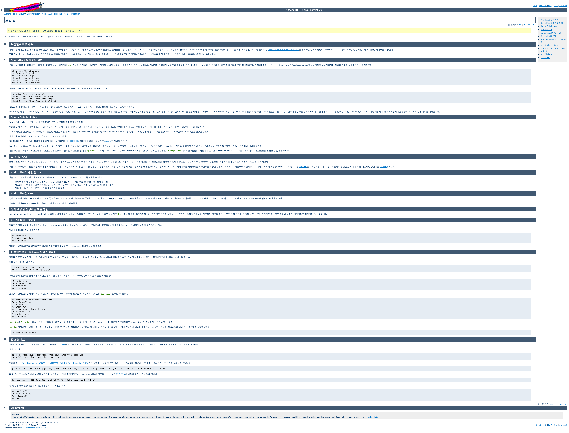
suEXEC (303, 166)
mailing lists (372, 417)
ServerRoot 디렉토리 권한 (552, 23)
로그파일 (61, 344)
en (520, 25)
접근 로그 (120, 374)
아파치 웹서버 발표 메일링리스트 (283, 49)
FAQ (550, 5)
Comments (545, 57)
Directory (106, 294)
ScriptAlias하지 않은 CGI (551, 33)
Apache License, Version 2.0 (33, 428)
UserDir (13, 327)
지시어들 (543, 5)
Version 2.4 (47, 14)
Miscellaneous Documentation (67, 14)
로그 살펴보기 (547, 54)
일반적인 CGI (546, 29)
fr (524, 25)
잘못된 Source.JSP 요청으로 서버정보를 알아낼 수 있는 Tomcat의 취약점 (54, 363)
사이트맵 (563, 5)
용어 (556, 5)
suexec (107, 141)
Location (13, 322)
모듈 (535, 5)
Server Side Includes (549, 26)
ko (529, 25)
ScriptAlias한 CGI (548, 36)
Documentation (33, 14)
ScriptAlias (174, 151)
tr (534, 25)
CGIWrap (384, 166)
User (70, 65)
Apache (7, 14)
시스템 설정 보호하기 (550, 45)
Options (91, 151)
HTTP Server (19, 14)
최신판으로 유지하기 (549, 20)
